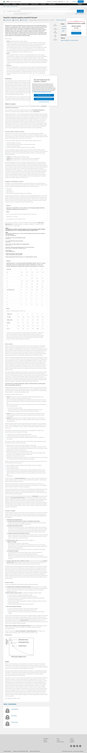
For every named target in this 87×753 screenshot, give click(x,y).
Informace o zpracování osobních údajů (20, 751)
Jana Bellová (16, 20)
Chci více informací (76, 33)
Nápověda (61, 1)
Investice (64, 26)
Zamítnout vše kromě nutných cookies (44, 98)
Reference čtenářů (60, 741)
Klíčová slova (46, 738)
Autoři (58, 738)
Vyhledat (81, 11)
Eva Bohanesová (8, 20)
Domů (4, 6)
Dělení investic (65, 28)
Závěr (63, 30)
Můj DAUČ (45, 741)
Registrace (81, 1)
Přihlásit (74, 1)
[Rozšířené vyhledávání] (4, 11)
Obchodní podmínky (7, 751)
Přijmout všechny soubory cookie (44, 95)
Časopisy (8, 6)
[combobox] (43, 11)
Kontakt (71, 738)
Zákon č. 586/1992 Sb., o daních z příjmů (69, 40)
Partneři (58, 740)
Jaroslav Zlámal (25, 20)
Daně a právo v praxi (14, 6)
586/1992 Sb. (16, 426)
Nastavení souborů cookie (35, 751)
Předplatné (72, 740)
